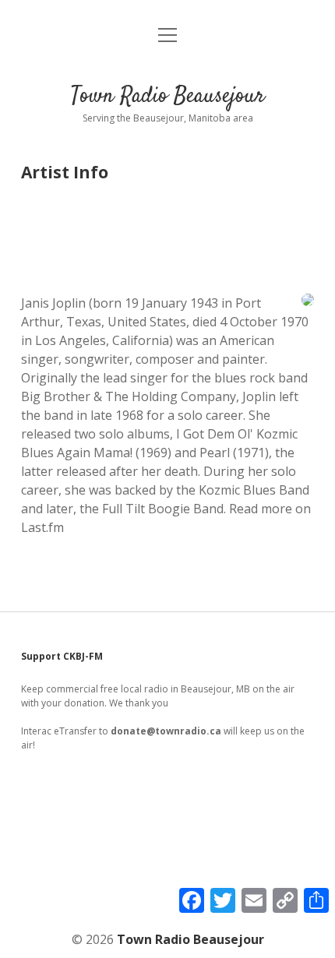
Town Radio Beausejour (168, 96)
